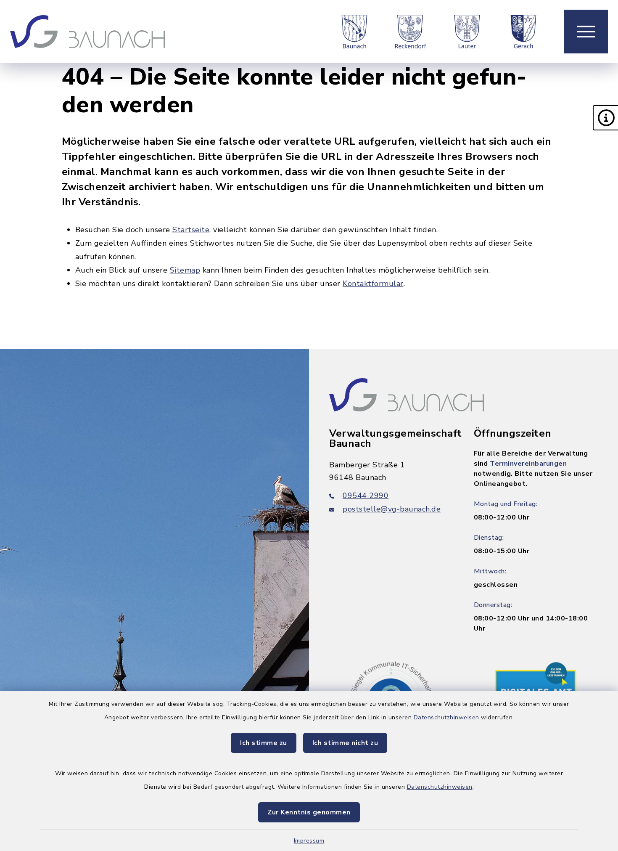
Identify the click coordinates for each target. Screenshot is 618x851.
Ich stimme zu (263, 743)
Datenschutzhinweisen (446, 717)
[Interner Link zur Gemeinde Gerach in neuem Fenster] (523, 31)
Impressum (309, 841)
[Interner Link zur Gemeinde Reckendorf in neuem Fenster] (410, 31)
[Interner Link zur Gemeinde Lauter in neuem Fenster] (467, 31)
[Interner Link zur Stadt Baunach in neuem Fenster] (354, 31)
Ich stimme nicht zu (345, 743)
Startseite (190, 230)
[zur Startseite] (87, 31)
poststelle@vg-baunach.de (392, 509)
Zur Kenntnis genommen (309, 812)
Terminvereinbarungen (528, 463)
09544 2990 (365, 495)
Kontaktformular (373, 283)
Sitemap (185, 270)
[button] (605, 117)
